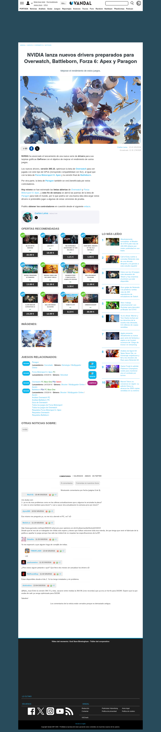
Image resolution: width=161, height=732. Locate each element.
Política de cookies (128, 711)
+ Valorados (77, 476)
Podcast (129, 8)
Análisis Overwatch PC (41, 397)
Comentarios (65, 476)
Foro (92, 8)
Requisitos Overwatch (40, 412)
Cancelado (48, 365)
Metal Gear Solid (39, 2)
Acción (34, 387)
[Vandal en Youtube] (60, 711)
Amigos (88, 476)
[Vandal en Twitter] (41, 711)
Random (99, 8)
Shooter (64, 384)
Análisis (42, 8)
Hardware (108, 8)
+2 (63, 551)
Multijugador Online (77, 384)
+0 (55, 495)
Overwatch (76, 189)
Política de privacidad (109, 711)
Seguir (26, 363)
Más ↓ (63, 3)
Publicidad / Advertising (110, 708)
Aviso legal (126, 708)
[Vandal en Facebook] (31, 711)
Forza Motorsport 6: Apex (42, 372)
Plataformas (119, 8)
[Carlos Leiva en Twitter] (36, 217)
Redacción (85, 708)
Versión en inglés (80, 723)
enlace (87, 206)
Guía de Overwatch (40, 402)
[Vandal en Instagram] (50, 711)
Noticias (33, 8)
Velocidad (64, 375)
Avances (76, 8)
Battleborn (36, 389)
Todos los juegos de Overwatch (44, 407)
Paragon (25, 196)
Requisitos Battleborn (40, 415)
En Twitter (97, 476)
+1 (55, 539)
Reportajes (66, 8)
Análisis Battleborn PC (41, 400)
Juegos (57, 8)
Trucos (85, 8)
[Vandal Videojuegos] (80, 3)
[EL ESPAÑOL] (138, 3)
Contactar (85, 711)
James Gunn (38, 5)
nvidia (25, 429)
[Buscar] (132, 3)
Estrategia (66, 365)
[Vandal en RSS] (69, 711)
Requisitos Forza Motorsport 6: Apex (46, 410)
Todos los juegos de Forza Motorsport (47, 405)
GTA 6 (46, 5)
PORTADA (24, 8)
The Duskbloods (52, 2)
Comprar (92, 383)
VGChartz (85, 717)
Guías (49, 8)
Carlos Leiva (122, 147)
